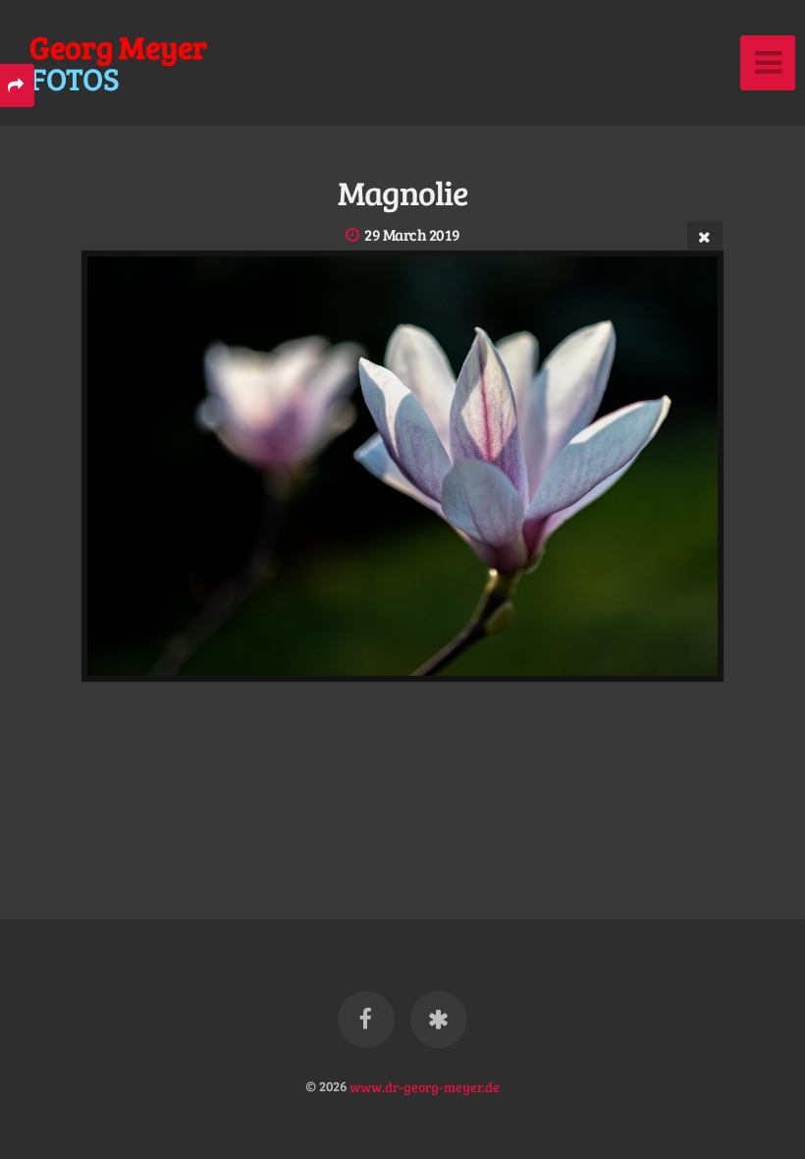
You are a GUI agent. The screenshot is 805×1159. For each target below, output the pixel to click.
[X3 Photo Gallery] (438, 1019)
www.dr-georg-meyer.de (424, 1085)
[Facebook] (366, 1019)
